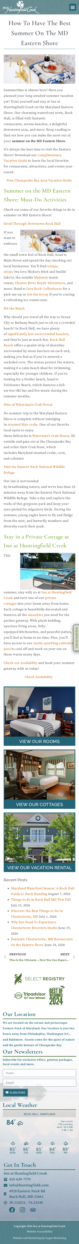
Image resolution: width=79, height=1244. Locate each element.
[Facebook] (12, 1210)
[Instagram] (22, 1210)
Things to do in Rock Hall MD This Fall (41, 900)
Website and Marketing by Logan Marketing (39, 1238)
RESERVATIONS (76, 637)
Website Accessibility (40, 1231)
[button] (72, 7)
